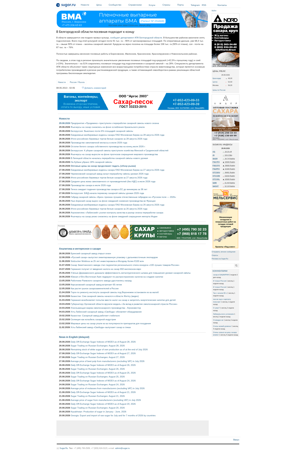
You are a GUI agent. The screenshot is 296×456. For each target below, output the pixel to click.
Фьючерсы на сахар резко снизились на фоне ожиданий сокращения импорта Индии (114, 216)
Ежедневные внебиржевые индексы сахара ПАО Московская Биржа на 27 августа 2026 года (117, 170)
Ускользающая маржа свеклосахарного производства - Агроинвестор (106, 308)
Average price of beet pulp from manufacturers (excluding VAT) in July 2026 (107, 361)
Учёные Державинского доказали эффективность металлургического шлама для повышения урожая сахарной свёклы (131, 273)
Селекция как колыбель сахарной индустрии (93, 319)
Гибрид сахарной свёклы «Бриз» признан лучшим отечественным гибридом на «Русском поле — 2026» (123, 197)
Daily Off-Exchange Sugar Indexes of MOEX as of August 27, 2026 (103, 353)
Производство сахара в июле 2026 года (91, 185)
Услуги (152, 5)
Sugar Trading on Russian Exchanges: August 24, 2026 (98, 384)
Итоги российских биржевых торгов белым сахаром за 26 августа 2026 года (109, 208)
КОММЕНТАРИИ (220, 271)
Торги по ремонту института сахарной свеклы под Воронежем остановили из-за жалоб (115, 292)
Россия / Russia (77, 82)
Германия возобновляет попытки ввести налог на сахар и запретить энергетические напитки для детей (123, 300)
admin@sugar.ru (122, 448)
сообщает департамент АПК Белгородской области (136, 37)
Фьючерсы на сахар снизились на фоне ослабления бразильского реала (108, 127)
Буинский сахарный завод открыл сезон (91, 253)
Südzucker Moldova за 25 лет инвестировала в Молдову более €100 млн (107, 261)
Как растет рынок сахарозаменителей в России (95, 288)
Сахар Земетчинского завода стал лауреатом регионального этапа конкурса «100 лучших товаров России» (125, 265)
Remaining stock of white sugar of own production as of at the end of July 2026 (109, 349)
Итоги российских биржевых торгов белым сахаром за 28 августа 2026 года (109, 139)
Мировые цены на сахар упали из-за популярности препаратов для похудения (111, 323)
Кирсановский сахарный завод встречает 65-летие (96, 284)
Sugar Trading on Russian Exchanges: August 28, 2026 (98, 345)
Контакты (222, 5)
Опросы (215, 255)
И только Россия (219, 281)
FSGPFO (216, 169)
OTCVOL (216, 179)
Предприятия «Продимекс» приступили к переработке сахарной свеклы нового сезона (115, 123)
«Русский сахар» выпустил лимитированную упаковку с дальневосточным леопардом (114, 257)
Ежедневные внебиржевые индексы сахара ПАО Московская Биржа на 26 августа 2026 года (117, 204)
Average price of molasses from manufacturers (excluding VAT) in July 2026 (108, 388)
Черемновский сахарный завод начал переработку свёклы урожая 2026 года (110, 174)
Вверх (236, 439)
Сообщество (115, 5)
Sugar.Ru (64, 448)
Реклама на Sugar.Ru (220, 259)
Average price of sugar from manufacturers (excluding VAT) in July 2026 (106, 400)
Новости (85, 5)
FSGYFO (216, 162)
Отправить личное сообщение (223, 252)
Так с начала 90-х (220, 293)
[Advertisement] (132, 428)
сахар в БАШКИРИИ (221, 275)
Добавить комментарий (95, 88)
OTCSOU (216, 172)
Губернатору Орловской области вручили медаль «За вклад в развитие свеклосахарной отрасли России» (124, 304)
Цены (99, 5)
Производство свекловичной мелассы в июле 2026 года (99, 142)
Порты (180, 5)
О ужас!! (216, 308)
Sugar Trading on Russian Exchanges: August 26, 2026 (98, 369)
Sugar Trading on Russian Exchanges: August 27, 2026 (98, 357)
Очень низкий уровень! (222, 326)
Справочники (135, 5)
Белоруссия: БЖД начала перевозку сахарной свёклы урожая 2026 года (107, 193)
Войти (214, 11)
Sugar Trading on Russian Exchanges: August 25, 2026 (98, 376)
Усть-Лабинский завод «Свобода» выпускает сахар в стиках (101, 327)
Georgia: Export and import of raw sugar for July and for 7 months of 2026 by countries (113, 415)
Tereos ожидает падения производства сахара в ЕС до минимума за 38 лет (109, 189)
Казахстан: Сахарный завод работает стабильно (95, 315)
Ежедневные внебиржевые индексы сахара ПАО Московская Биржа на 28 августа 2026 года (117, 135)
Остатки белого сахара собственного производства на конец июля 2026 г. (108, 146)
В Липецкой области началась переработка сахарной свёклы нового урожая (109, 158)
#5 (213, 155)
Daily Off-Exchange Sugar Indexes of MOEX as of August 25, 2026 (103, 373)
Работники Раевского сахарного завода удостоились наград (101, 280)
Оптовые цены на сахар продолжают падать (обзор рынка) (103, 166)
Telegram (195, 5)
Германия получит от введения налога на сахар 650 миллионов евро (106, 269)
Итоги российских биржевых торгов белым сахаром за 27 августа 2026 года (109, 177)
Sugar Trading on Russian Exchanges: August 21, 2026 (98, 396)
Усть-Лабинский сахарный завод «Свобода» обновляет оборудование (106, 311)
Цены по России (219, 90)
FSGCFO (216, 165)
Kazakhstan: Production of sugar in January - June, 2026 (98, 411)
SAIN (215, 183)
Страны (166, 5)
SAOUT (216, 186)
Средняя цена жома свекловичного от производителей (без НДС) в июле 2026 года (113, 181)
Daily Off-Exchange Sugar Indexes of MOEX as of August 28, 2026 (103, 342)
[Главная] (66, 5)
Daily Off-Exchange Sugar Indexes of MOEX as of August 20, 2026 (103, 404)
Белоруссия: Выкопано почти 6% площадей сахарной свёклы (102, 131)
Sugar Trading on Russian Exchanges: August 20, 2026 (98, 408)
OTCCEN (216, 176)
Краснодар (217, 78)
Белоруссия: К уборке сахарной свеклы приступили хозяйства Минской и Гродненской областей (119, 150)
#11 (214, 152)
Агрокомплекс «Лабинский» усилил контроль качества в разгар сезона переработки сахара (117, 212)
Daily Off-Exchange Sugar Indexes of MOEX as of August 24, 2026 (103, 380)
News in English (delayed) (74, 337)
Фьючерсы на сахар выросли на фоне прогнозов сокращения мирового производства (114, 154)
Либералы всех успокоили (223, 314)
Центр (215, 82)
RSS (204, 5)
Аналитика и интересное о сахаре (80, 248)
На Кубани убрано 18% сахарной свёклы (91, 162)
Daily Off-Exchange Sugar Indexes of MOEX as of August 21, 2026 (103, 392)
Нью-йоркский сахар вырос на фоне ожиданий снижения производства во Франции (113, 201)
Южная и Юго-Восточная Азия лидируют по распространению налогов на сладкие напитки (117, 276)
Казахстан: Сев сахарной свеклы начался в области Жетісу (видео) (105, 296)
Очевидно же (218, 320)
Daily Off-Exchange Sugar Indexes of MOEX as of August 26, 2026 (103, 365)
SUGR (215, 159)
